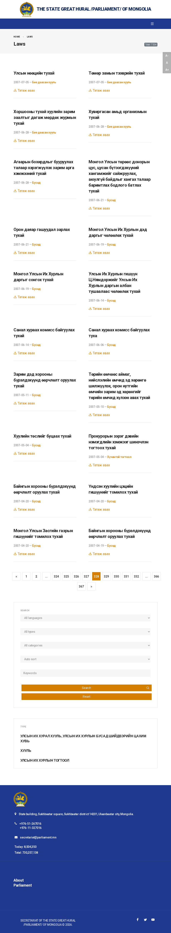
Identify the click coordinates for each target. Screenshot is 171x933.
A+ (167, 69)
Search (86, 688)
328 (96, 576)
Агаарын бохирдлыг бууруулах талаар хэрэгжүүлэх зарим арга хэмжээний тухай (44, 167)
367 (81, 586)
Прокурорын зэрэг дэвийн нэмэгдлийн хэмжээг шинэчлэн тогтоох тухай (118, 442)
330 (116, 576)
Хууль (25, 750)
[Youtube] (153, 919)
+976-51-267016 (30, 823)
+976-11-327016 (30, 827)
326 (76, 576)
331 (126, 576)
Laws (30, 37)
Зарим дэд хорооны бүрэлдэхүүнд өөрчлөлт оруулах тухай (45, 380)
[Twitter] (145, 919)
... (46, 576)
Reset (86, 696)
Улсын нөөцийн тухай (34, 73)
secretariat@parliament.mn (38, 837)
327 (86, 576)
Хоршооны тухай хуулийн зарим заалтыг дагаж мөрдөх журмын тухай (45, 117)
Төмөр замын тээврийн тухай (117, 73)
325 (66, 576)
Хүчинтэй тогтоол (119, 457)
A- (166, 55)
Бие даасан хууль (44, 82)
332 (136, 576)
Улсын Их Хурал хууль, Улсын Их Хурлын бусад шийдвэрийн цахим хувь (83, 738)
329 (106, 576)
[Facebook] (137, 919)
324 (56, 576)
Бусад (36, 182)
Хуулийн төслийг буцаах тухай (42, 436)
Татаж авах (26, 90)
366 (156, 576)
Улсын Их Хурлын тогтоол (44, 760)
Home (17, 37)
